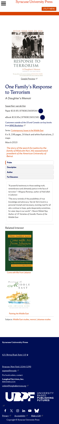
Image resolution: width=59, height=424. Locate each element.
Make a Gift (36, 416)
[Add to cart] (40, 111)
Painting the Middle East (19, 313)
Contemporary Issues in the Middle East (27, 130)
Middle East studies (21, 319)
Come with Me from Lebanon (19, 272)
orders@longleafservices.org (14, 386)
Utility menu (49, 9)
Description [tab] (11, 167)
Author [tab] (10, 172)
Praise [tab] (9, 162)
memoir (33, 319)
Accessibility (19, 416)
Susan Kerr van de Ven (15, 105)
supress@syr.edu (9, 370)
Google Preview (28, 79)
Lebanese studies (44, 319)
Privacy (5, 416)
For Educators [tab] (12, 177)
